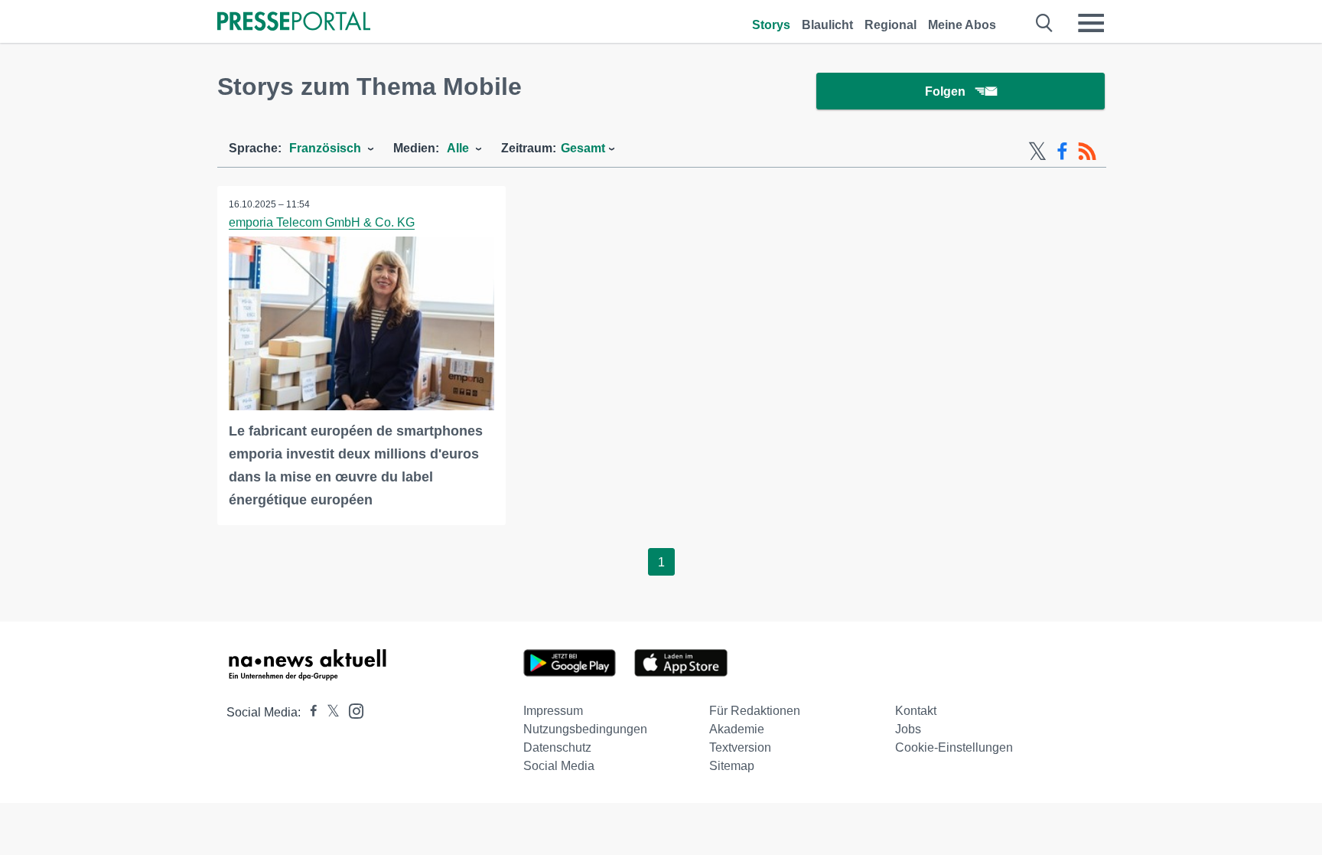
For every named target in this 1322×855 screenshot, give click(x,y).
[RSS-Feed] (1087, 151)
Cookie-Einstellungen (954, 747)
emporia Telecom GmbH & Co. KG (322, 222)
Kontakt (915, 710)
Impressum (553, 710)
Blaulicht (827, 24)
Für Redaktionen (754, 710)
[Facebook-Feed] (1062, 151)
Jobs (908, 729)
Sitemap (731, 765)
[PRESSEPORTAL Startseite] (293, 22)
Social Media (558, 765)
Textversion (740, 747)
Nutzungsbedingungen (585, 729)
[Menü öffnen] (1091, 23)
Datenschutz (557, 747)
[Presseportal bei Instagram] (351, 709)
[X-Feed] (1037, 151)
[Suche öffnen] (1044, 23)
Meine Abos (962, 24)
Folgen (945, 91)
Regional (891, 24)
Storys (771, 24)
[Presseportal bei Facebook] (309, 712)
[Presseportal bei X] (328, 712)
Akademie (736, 729)
